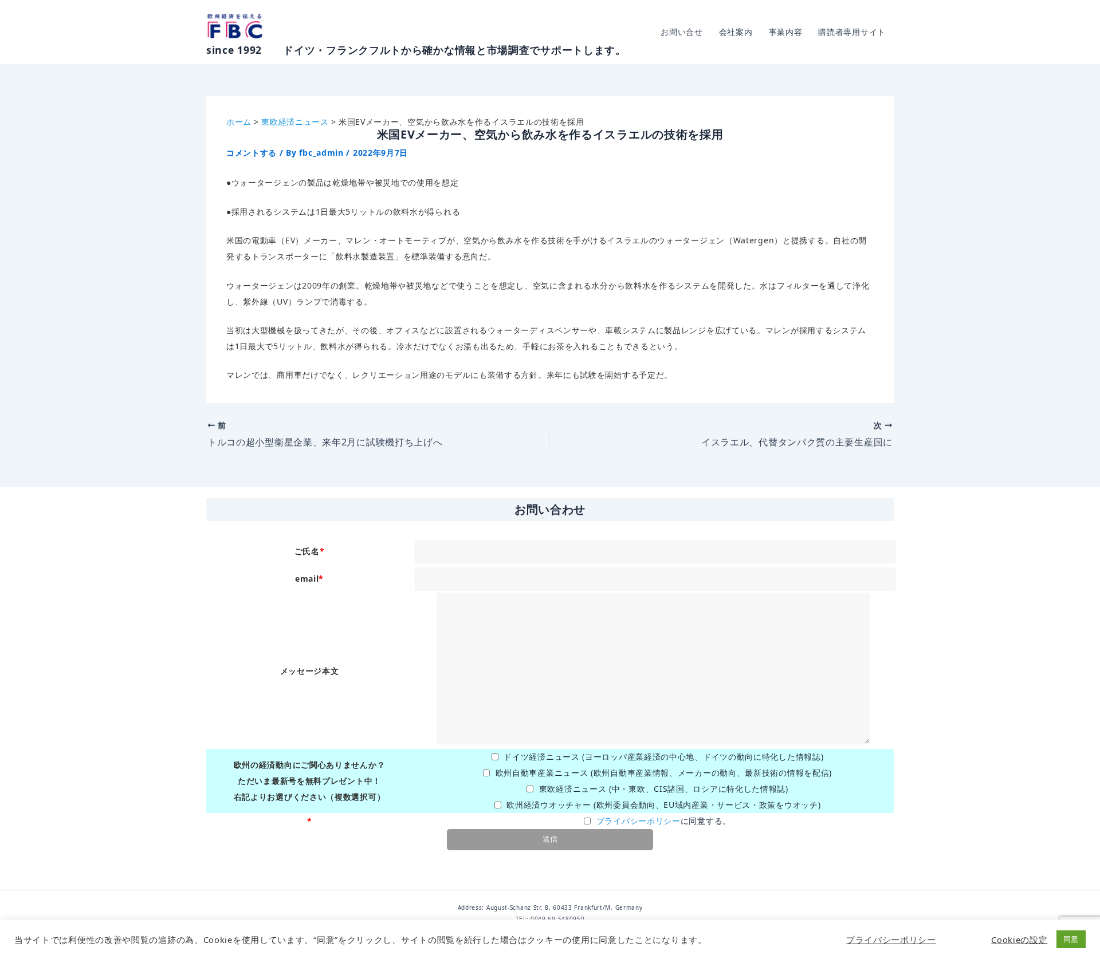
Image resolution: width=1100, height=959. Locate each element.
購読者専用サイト (852, 31)
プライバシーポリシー (638, 820)
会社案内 (736, 31)
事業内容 (786, 31)
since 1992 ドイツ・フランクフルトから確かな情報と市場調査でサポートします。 (416, 50)
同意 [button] (1071, 939)
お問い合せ (682, 31)
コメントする (251, 152)
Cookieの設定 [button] (1019, 939)
